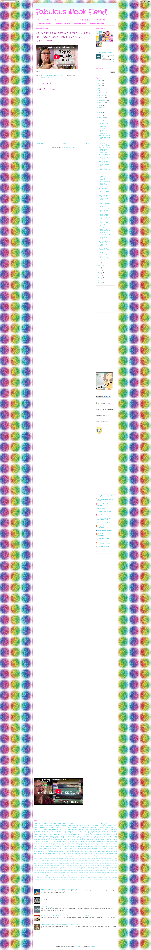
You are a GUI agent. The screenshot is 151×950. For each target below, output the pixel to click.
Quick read (99, 838)
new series (57, 846)
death (69, 831)
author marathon (107, 841)
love (58, 826)
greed (90, 870)
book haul (45, 833)
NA (65, 839)
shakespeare (101, 877)
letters (92, 872)
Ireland (67, 843)
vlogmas (115, 879)
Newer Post (40, 143)
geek (79, 836)
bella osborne (100, 833)
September (102, 100)
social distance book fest (49, 862)
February (102, 117)
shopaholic (114, 877)
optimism (56, 875)
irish (68, 872)
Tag (82, 863)
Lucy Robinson (48, 851)
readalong (44, 877)
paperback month (83, 860)
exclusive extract (53, 828)
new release (95, 824)
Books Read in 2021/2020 (45, 24)
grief (63, 853)
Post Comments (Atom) (69, 147)
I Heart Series (72, 846)
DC (81, 862)
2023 (99, 88)
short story (48, 834)
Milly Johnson (106, 836)
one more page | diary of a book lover (104, 518)
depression (68, 858)
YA (70, 826)
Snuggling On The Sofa (104, 530)
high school (104, 858)
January (102, 120)
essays (73, 858)
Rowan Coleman (92, 846)
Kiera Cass (111, 862)
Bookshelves (107, 850)
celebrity (37, 841)
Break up (108, 839)
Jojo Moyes (96, 855)
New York (98, 831)
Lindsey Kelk (57, 834)
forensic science (45, 853)
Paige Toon (91, 833)
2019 (99, 268)
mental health (71, 839)
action (56, 851)
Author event (66, 829)
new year (110, 874)
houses (115, 870)
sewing (90, 877)
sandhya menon (64, 877)
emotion (102, 843)
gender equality (68, 870)
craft (76, 868)
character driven (75, 867)
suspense (37, 848)
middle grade (38, 836)
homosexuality (104, 870)
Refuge (72, 863)
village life (99, 879)
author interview (111, 827)
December (102, 92)
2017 (99, 273)
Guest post (37, 831)
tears (109, 831)
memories (85, 874)
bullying (58, 867)
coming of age (45, 838)
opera (52, 875)
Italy (72, 843)
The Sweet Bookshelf (104, 546)
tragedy (70, 850)
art (87, 865)
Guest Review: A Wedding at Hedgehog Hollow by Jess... (104, 230)
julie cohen (54, 860)
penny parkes (79, 875)
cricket (64, 834)
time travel (74, 855)
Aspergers (73, 862)
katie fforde (62, 860)
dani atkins (87, 868)
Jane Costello (74, 838)
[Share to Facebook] (72, 75)
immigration (37, 872)
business (63, 867)
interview (109, 843)
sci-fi (43, 855)
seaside (39, 862)
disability (80, 848)
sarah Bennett (59, 850)
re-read (102, 860)
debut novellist (107, 851)
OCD (60, 863)
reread (107, 860)
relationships (107, 834)
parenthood (63, 875)
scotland (49, 855)
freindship (73, 833)
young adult (60, 843)
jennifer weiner (46, 860)
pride (96, 875)
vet (94, 879)
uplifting (82, 855)
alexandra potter (59, 865)
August (101, 102)
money (95, 874)
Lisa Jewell (86, 834)
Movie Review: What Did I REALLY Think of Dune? (57, 898)
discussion (107, 845)
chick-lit (114, 829)
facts (108, 868)
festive (36, 870)
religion (57, 877)
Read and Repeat (102, 522)
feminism (114, 845)
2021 (99, 263)
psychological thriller (85, 839)
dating (93, 868)
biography (62, 851)
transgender (73, 879)
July (101, 105)
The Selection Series (90, 863)
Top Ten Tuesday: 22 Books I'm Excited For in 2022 (104, 243)
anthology (57, 856)
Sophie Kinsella (85, 843)
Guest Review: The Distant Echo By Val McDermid (105, 210)
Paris (77, 843)
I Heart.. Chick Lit (104, 511)
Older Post (87, 143)
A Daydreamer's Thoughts (105, 496)
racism (36, 877)
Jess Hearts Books (103, 515)
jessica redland (61, 841)
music (52, 846)
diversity (87, 848)
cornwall (92, 838)
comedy (36, 829)
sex (83, 831)
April (101, 112)
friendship (72, 828)
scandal (71, 877)
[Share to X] (71, 75)
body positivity (66, 856)
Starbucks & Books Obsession (103, 534)
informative (55, 872)
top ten (45, 836)
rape (39, 877)
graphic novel (56, 853)
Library (60, 839)
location (104, 872)
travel (44, 831)
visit (110, 879)
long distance (38, 874)
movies (59, 829)
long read (45, 874)
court (64, 868)
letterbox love (54, 833)
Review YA (112, 855)
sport (86, 829)
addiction (53, 848)
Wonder (101, 863)
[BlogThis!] (69, 75)
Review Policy (71, 20)
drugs (104, 868)
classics (89, 867)
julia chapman (42, 850)
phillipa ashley (73, 841)
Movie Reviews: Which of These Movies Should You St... (104, 163)
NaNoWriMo (84, 846)
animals (52, 856)
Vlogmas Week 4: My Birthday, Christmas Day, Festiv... (105, 257)
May (100, 110)
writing (86, 850)
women (93, 831)
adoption (43, 865)
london (50, 843)
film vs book (43, 870)
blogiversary (84, 851)
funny (95, 829)
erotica (36, 853)
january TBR (37, 860)
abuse (35, 856)
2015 (99, 278)
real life (37, 855)
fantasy (75, 836)
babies (115, 834)
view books (112, 63)
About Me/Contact (84, 20)
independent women (104, 846)
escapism (44, 839)
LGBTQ (35, 834)
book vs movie (75, 856)
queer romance (113, 875)
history (107, 829)
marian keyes (104, 853)
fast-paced (114, 868)
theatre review (65, 879)
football (104, 848)
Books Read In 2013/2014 (97, 24)
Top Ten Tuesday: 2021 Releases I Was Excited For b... (104, 191)
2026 (99, 80)
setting (85, 877)
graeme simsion (96, 858)
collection (96, 867)
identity (87, 853)
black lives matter (72, 851)
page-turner (113, 853)
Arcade (93, 834)
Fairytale (97, 862)
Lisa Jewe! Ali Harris (44, 863)
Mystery (64, 831)
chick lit (101, 829)
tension (66, 855)
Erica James (90, 862)
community (46, 858)
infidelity (48, 872)
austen (90, 865)
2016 (99, 275)
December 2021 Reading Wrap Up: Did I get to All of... (105, 223)
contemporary (50, 868)
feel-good (44, 843)
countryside (60, 858)
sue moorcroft (52, 839)
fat (100, 848)
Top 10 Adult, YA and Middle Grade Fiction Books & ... (105, 170)
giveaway (114, 831)
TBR (96, 826)
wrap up (81, 828)
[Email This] (67, 75)
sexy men (94, 877)
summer (48, 845)
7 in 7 (68, 862)
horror (110, 858)
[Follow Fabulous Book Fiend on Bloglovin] (103, 397)
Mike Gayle (66, 845)
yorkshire (93, 850)
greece (86, 870)
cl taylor (99, 845)
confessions (37, 868)
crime (90, 829)
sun (46, 879)
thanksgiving (51, 879)
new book (75, 829)
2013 (99, 283)
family (64, 828)
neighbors (105, 874)
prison (100, 875)
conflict (44, 868)
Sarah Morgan (53, 836)
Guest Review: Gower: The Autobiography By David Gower (59, 924)
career (105, 856)
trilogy (53, 845)
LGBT (79, 846)
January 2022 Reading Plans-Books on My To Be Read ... (104, 250)
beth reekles (101, 865)
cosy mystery (59, 868)
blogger (115, 865)
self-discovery (91, 828)
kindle (87, 872)
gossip (81, 870)
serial (104, 831)
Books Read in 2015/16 (80, 24)
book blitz (92, 851)
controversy (53, 858)
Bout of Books (78, 826)
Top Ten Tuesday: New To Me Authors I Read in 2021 (104, 157)
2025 (99, 83)
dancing (81, 868)
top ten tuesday (82, 824)
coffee (99, 851)
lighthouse (98, 872)
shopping (36, 879)
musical (99, 874)
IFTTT (40, 71)
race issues (96, 860)
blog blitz (84, 845)
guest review (49, 824)
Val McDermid (75, 845)
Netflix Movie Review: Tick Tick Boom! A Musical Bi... (104, 131)
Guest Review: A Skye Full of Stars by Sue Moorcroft (59, 889)
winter (43, 880)
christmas (44, 826)
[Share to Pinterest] (74, 75)
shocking (107, 877)
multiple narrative (72, 860)
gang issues (58, 870)
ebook (115, 851)
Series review (85, 841)
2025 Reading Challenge (105, 52)
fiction (89, 858)
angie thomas (68, 865)
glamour (76, 870)
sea (66, 850)
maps (77, 874)
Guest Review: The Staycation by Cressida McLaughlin (105, 150)
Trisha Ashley (96, 841)
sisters (55, 855)
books (91, 856)
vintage (106, 879)
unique (60, 862)
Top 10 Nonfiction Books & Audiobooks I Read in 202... (105, 184)
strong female (64, 833)
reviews (112, 860)
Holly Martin (38, 851)
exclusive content (106, 826)
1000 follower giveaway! (49, 907)
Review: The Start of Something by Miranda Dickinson (105, 124)
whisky (39, 880)
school (64, 846)
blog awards (108, 865)
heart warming (78, 853)
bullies (67, 848)
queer (90, 860)
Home (39, 20)
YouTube (47, 20)
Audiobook (101, 827)
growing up (69, 853)
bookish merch (85, 856)
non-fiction (89, 826)
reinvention (51, 877)
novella (81, 829)
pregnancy (51, 850)
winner (76, 850)
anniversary (76, 865)
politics (86, 875)
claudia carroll (38, 858)
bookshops (46, 867)
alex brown (50, 865)
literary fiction (39, 845)
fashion (84, 858)
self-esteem (65, 838)
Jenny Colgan (97, 836)
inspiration (62, 872)
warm (35, 880)
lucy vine (73, 874)
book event (92, 845)
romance (52, 826)
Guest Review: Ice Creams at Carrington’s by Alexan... (105, 177)
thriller (87, 831)
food (79, 831)
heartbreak (96, 870)
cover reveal (52, 829)
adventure (40, 856)
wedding (89, 836)
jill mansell (45, 846)
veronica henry (99, 839)
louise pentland (65, 874)
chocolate (84, 867)
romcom (70, 834)
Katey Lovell (104, 862)
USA (97, 863)
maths (81, 874)
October (102, 97)
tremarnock (81, 879)
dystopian (94, 848)
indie (42, 872)
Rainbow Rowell (65, 863)
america (46, 856)
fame (80, 858)
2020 (99, 265)
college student (104, 867)
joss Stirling (75, 872)
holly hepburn (55, 838)
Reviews (114, 839)
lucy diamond (95, 853)
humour (40, 834)
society (42, 879)
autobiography (63, 836)
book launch (95, 843)
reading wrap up (111, 833)
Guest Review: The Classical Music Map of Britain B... (105, 138)
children (73, 848)
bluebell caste (38, 867)
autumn (94, 865)
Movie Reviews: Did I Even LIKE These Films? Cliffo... (105, 197)
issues (115, 843)
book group (60, 848)
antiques (82, 865)
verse (90, 879)
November (102, 95)
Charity (114, 850)
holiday (110, 848)
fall (77, 858)
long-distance (53, 874)
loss (58, 874)
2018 (99, 270)
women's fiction (56, 831)
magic (70, 836)
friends (74, 831)
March (101, 115)
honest (110, 870)
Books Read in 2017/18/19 (63, 24)
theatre (57, 879)
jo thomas (114, 846)
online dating (46, 875)
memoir (80, 833)
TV (116, 855)
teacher (61, 855)
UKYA (48, 831)
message (91, 874)
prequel (92, 875)
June (101, 107)
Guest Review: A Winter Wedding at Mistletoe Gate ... (104, 204)
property (105, 875)
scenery (76, 877)
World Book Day (107, 863)
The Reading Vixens (103, 543)
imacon (79, 946)
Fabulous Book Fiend (71, 12)
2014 (99, 280)
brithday (52, 867)
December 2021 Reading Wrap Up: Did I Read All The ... (105, 216)
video (63, 862)
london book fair (112, 872)
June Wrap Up (44, 848)
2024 (99, 85)
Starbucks (77, 863)
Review (37, 824)
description (99, 868)
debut (41, 829)
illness (115, 858)
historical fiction (48, 841)
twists (86, 879)
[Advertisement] (105, 342)
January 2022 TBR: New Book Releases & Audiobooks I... (105, 237)
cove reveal (70, 868)
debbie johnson (108, 838)
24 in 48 (100, 850)
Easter (84, 862)
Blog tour (105, 824)
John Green (89, 855)
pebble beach (71, 875)
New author (37, 833)
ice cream (37, 846)
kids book (82, 872)
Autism (78, 862)
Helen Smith (101, 508)
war (54, 843)
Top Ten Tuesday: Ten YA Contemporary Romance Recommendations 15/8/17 (65, 916)
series (42, 828)
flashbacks (51, 870)
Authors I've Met (58, 20)
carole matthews (112, 856)
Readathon (64, 826)
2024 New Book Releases (100, 20)
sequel (85, 833)
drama (45, 829)
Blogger (93, 946)
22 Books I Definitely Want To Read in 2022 (104, 144)
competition (113, 867)
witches (81, 850)
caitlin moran (98, 856)
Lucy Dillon (54, 863)
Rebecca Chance (104, 855)
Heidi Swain (77, 834)
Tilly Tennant (84, 838)
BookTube (59, 845)
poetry (84, 836)
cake (68, 867)
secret (81, 877)
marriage (99, 834)
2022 (99, 90)
